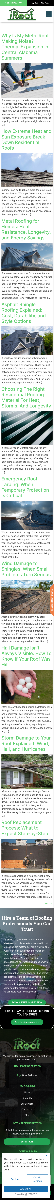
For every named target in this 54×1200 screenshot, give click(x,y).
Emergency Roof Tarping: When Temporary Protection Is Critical (25, 487)
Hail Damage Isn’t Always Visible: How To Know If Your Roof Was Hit (26, 656)
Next (48, 903)
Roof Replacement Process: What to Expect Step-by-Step (24, 827)
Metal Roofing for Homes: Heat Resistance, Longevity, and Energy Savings (26, 229)
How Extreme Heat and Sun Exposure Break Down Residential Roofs (26, 139)
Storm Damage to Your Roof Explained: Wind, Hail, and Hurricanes (26, 743)
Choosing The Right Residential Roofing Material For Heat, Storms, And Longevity (26, 397)
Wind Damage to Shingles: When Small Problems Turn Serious (26, 569)
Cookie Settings (37, 1179)
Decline (15, 1179)
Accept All (26, 1188)
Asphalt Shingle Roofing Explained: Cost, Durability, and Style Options (23, 313)
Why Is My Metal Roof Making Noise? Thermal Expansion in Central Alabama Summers (25, 47)
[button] (49, 14)
